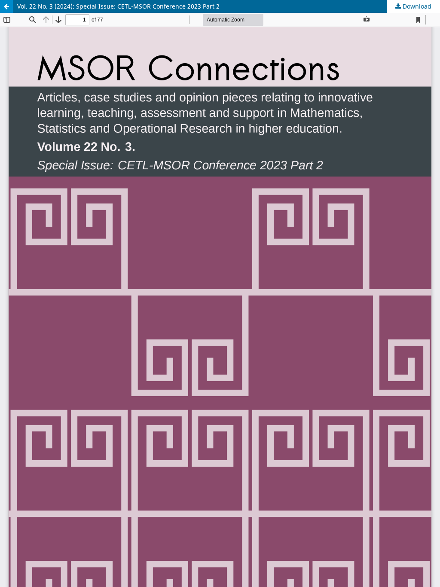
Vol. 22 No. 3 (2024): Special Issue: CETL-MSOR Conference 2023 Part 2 (118, 6)
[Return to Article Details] (6, 6)
